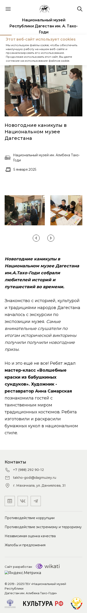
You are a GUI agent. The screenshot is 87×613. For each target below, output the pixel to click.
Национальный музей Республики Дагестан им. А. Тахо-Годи (43, 26)
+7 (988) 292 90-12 (28, 470)
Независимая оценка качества (30, 536)
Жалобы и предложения (25, 545)
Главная (13, 50)
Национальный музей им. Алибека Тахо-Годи (46, 157)
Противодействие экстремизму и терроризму (43, 527)
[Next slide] (50, 238)
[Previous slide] (36, 238)
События (34, 50)
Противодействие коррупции (30, 518)
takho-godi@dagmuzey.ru (34, 478)
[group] (25, 210)
